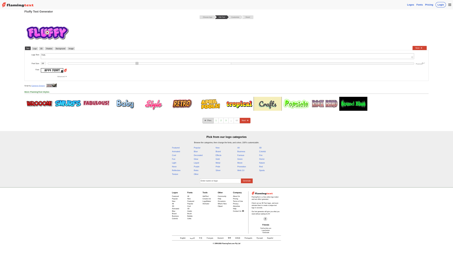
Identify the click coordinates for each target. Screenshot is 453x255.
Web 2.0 (240, 170)
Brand (218, 152)
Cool (174, 155)
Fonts (419, 4)
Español (270, 238)
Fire (260, 155)
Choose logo (207, 17)
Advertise (236, 206)
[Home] (18, 5)
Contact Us (237, 211)
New (218, 148)
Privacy (235, 204)
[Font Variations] (65, 72)
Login (441, 4)
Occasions (222, 201)
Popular (197, 148)
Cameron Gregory (38, 86)
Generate (247, 181)
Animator (206, 204)
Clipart (220, 206)
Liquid (196, 163)
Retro (196, 170)
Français (210, 238)
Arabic (189, 211)
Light (174, 163)
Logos (410, 4)
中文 (200, 238)
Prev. (209, 120)
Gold (218, 159)
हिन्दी (229, 238)
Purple (196, 167)
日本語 (237, 238)
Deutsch (221, 238)
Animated (176, 152)
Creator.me (207, 199)
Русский (260, 238)
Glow (196, 159)
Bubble (190, 216)
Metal (218, 163)
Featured (176, 148)
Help (219, 199)
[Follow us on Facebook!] (265, 219)
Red (261, 167)
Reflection (176, 170)
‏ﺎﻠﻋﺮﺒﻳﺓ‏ (192, 238)
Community (222, 196)
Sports (262, 170)
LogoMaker (207, 201)
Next (417, 48)
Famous (240, 155)
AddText (206, 196)
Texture (175, 174)
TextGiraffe (265, 232)
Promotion (241, 167)
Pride (218, 167)
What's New (222, 204)
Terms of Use (238, 201)
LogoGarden (266, 230)
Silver (218, 170)
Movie (239, 163)
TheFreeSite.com (265, 228)
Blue (196, 152)
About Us (236, 196)
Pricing (429, 4)
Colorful (262, 152)
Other (196, 174)
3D (260, 148)
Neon (174, 167)
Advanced (61, 76)
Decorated (198, 155)
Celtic (189, 218)
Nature (262, 163)
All (238, 148)
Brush (189, 214)
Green (240, 159)
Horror (261, 159)
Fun (173, 159)
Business (241, 152)
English (183, 238)
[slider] (137, 63)
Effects (218, 155)
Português (248, 238)
